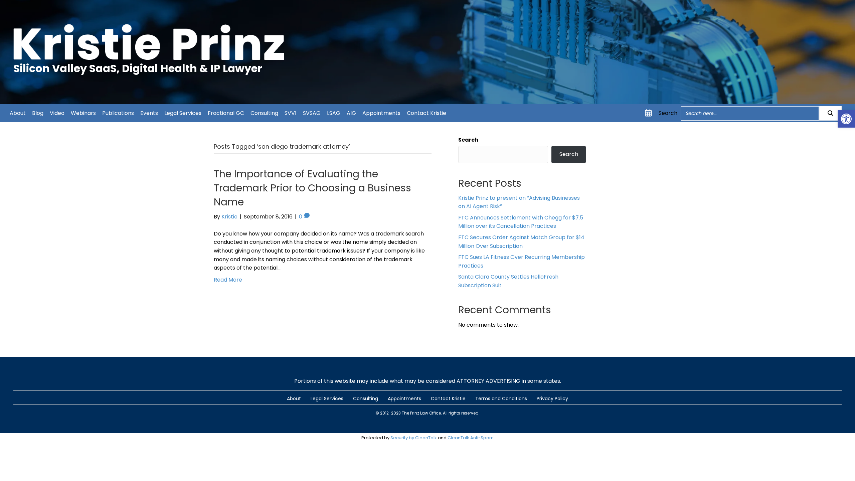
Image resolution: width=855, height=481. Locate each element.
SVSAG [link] (312, 113)
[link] (846, 119)
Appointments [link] (381, 113)
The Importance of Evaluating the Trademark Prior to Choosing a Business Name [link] (312, 188)
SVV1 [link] (291, 113)
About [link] (18, 113)
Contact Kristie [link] (426, 113)
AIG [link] (351, 113)
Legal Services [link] (182, 113)
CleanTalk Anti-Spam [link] (471, 438)
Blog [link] (37, 113)
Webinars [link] (83, 113)
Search (668, 113)
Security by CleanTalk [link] (413, 438)
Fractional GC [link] (226, 113)
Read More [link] (228, 280)
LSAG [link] (333, 113)
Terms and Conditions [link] (501, 398)
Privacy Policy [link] (552, 398)
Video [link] (57, 113)
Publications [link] (118, 113)
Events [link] (149, 113)
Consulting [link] (264, 113)
